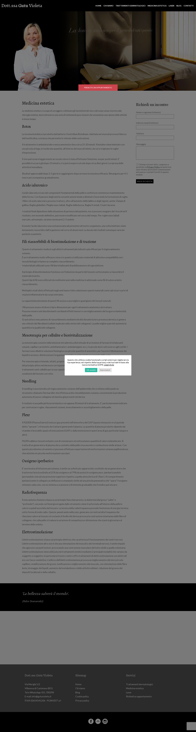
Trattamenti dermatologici (130, 6)
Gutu (21, 5)
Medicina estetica (157, 6)
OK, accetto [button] (91, 370)
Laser (171, 6)
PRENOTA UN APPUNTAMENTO (98, 87)
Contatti (189, 6)
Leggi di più (109, 365)
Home (98, 6)
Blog (178, 6)
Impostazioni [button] (105, 370)
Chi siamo (108, 6)
